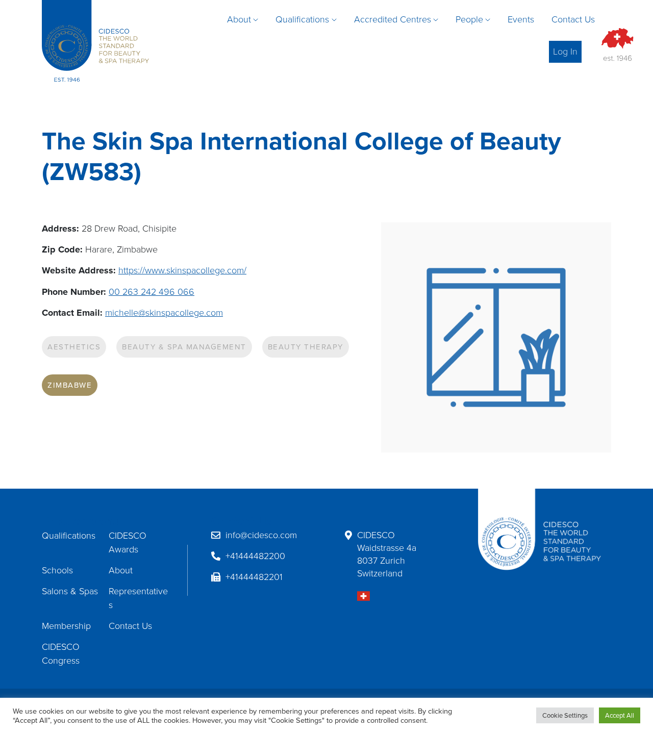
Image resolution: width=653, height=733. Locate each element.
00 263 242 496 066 (151, 291)
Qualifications (302, 19)
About (239, 19)
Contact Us (573, 19)
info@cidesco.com (261, 535)
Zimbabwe (69, 385)
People (469, 19)
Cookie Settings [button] (565, 715)
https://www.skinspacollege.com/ (182, 270)
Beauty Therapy (305, 346)
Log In (565, 51)
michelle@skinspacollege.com (164, 312)
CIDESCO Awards (127, 542)
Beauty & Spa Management (184, 346)
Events (521, 19)
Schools (57, 570)
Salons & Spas (70, 591)
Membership (66, 626)
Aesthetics (74, 346)
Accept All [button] (619, 715)
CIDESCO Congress (61, 653)
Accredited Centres (392, 19)
